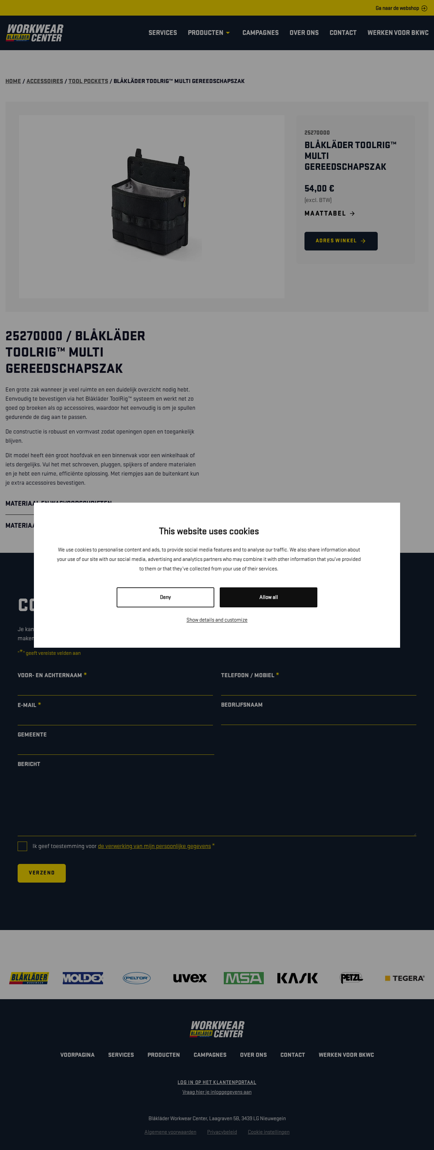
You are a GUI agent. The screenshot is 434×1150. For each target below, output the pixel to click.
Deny (165, 597)
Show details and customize (217, 620)
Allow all (268, 597)
